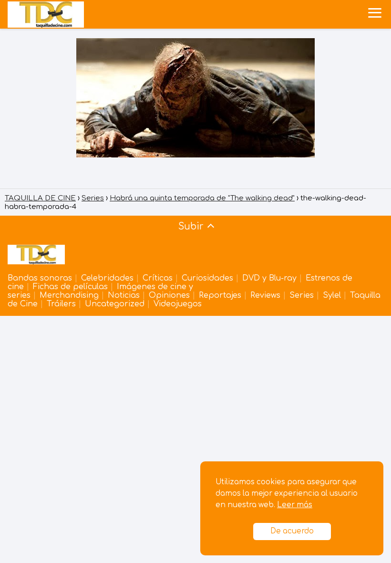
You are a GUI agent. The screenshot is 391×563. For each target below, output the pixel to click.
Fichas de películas (70, 286)
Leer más (294, 505)
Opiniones (169, 295)
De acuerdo (292, 531)
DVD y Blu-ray (269, 278)
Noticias (124, 295)
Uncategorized (114, 304)
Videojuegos (178, 304)
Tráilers (61, 304)
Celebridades (107, 278)
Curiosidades (207, 278)
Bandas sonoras (40, 278)
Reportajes (220, 295)
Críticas (158, 278)
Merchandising (69, 295)
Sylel (332, 295)
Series (301, 295)
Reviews (265, 295)
